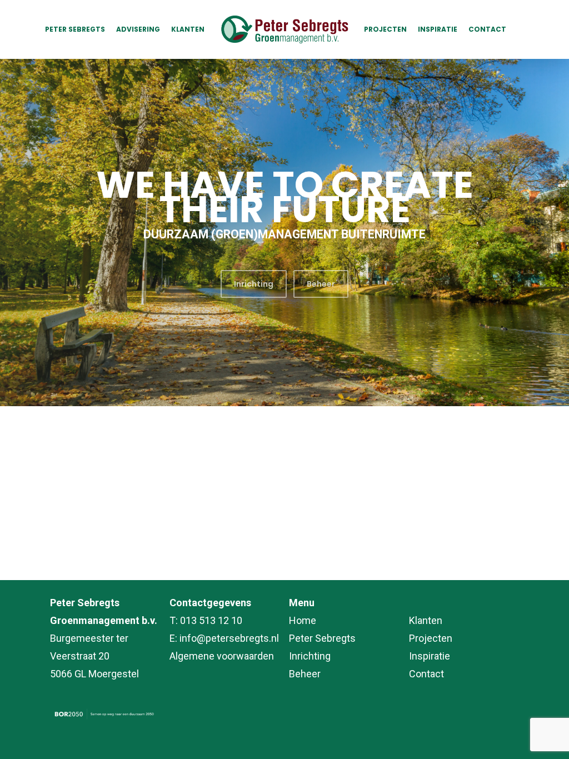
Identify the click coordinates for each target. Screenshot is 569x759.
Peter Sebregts (322, 638)
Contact (426, 674)
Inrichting (310, 656)
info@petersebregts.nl (229, 638)
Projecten (430, 638)
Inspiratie (429, 656)
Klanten (425, 620)
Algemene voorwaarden (221, 656)
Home (302, 620)
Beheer (305, 674)
